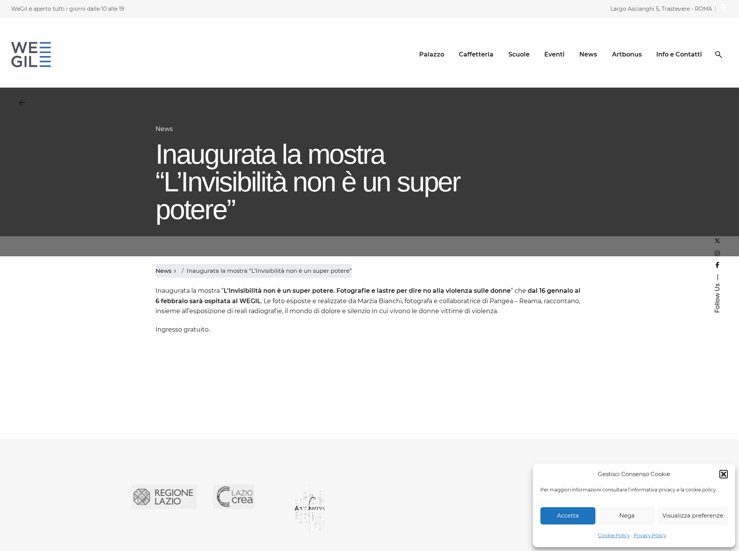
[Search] (718, 54)
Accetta (568, 515)
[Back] (22, 102)
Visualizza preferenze (692, 515)
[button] (723, 474)
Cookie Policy (614, 535)
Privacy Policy (650, 535)
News (164, 129)
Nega (627, 515)
